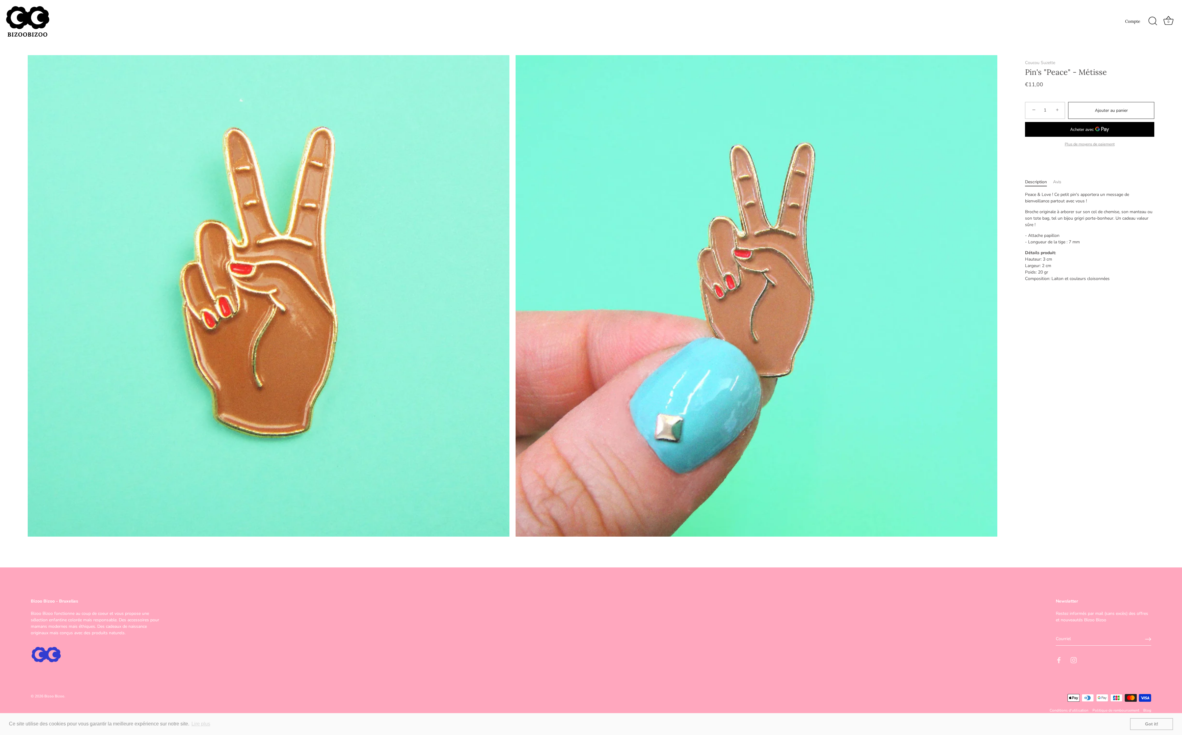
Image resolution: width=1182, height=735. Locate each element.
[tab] (1039, 182)
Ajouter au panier (1111, 110)
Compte (1132, 21)
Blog (1147, 710)
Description (1036, 182)
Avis (1057, 182)
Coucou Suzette (1040, 63)
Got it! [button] (1151, 723)
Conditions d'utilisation (1069, 710)
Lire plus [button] (200, 723)
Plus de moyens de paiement (1090, 144)
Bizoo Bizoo (54, 696)
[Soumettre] (1148, 639)
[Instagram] (1074, 660)
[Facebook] (1059, 660)
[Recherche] (1153, 21)
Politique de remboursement (1115, 710)
